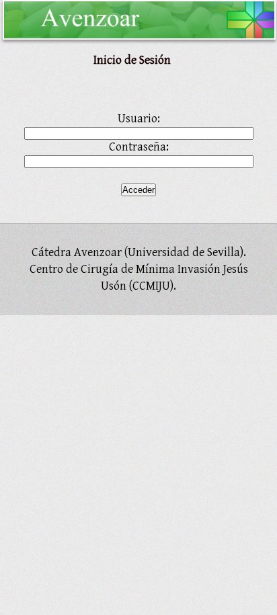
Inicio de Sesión (132, 60)
